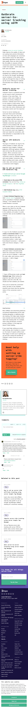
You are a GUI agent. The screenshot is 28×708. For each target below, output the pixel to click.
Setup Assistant (18, 607)
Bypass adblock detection (7, 672)
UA (5, 45)
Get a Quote (11, 372)
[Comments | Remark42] (14, 448)
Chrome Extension (19, 609)
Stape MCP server (19, 621)
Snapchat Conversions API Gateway (7, 615)
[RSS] (13, 594)
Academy (3, 644)
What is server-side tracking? (5, 656)
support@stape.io (6, 597)
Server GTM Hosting (5, 605)
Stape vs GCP (4, 676)
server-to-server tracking (15, 50)
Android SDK (17, 629)
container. (14, 175)
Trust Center (17, 663)
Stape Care (17, 644)
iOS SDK (16, 627)
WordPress (3, 630)
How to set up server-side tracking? (7, 660)
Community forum (18, 652)
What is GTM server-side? (7, 663)
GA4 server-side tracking (6, 665)
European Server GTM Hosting (6, 608)
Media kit (17, 665)
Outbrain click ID (10, 198)
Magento (3, 632)
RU (3, 45)
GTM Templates (18, 611)
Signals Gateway (4, 623)
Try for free (19, 2)
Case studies (4, 648)
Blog (2, 646)
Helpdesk (17, 648)
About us (17, 659)
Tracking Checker (18, 605)
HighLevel (3, 637)
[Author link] (3, 412)
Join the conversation (6, 41)
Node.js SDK (17, 633)
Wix (2, 635)
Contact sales (18, 650)
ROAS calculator (18, 615)
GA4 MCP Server (18, 625)
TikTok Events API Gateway (7, 617)
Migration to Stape (19, 654)
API (15, 635)
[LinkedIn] (11, 594)
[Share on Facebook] (5, 384)
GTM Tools (17, 613)
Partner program (18, 661)
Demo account (18, 667)
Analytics (4, 9)
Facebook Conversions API (7, 670)
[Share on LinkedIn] (9, 384)
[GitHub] (9, 594)
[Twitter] (4, 594)
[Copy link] (12, 384)
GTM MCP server (18, 623)
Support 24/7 (18, 646)
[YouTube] (6, 594)
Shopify (3, 628)
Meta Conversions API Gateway (6, 611)
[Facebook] (2, 594)
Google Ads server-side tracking (6, 667)
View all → (3, 639)
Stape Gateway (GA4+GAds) (4, 620)
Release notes (4, 654)
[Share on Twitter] (7, 384)
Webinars (3, 650)
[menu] (25, 2)
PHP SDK (17, 631)
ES (1, 45)
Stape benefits (4, 674)
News (2, 652)
